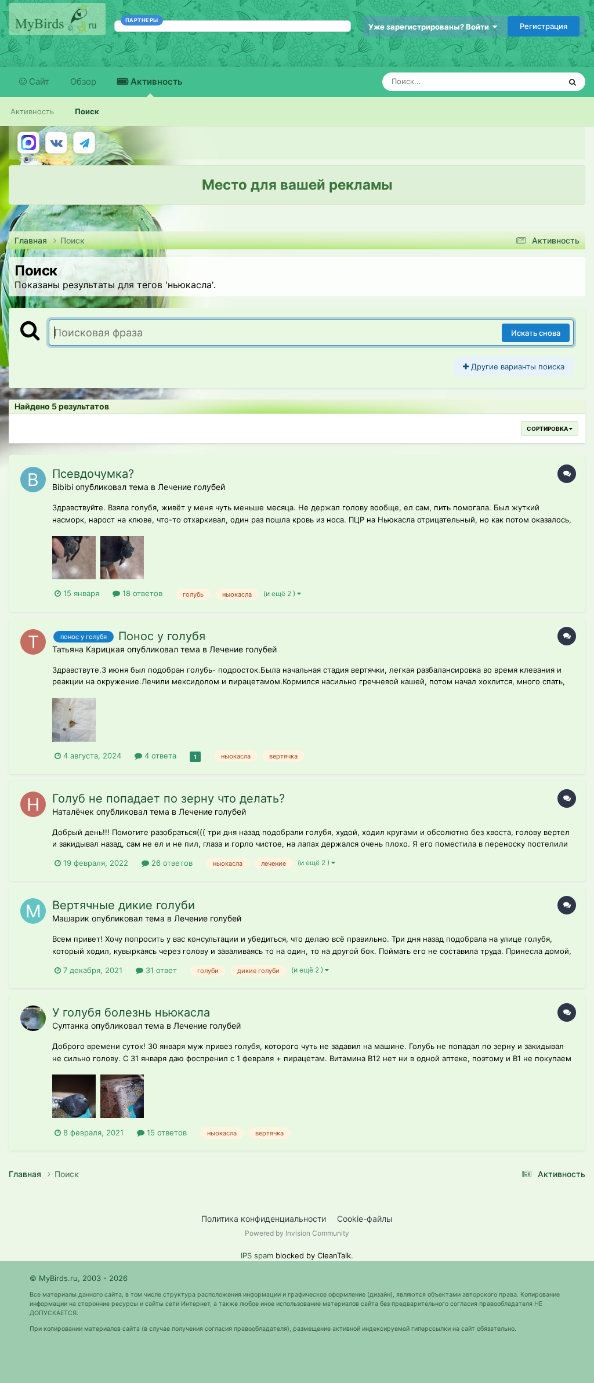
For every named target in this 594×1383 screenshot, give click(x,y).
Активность (155, 81)
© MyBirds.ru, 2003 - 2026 (79, 1278)
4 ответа (159, 755)
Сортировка (548, 428)
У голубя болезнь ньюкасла (131, 1012)
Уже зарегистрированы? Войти (430, 26)
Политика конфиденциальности (263, 1219)
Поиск (87, 111)
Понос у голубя (161, 636)
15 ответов (165, 1132)
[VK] (56, 143)
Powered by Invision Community (297, 1233)
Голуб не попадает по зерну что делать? (168, 798)
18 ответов (141, 593)
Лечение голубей (191, 487)
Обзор (83, 81)
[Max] (28, 143)
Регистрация (543, 26)
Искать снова (535, 332)
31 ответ (160, 970)
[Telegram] (84, 143)
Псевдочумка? (93, 474)
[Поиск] (572, 81)
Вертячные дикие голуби (123, 905)
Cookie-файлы (365, 1219)
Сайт (38, 81)
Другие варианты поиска (516, 366)
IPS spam (257, 1255)
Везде (534, 81)
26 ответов (171, 862)
